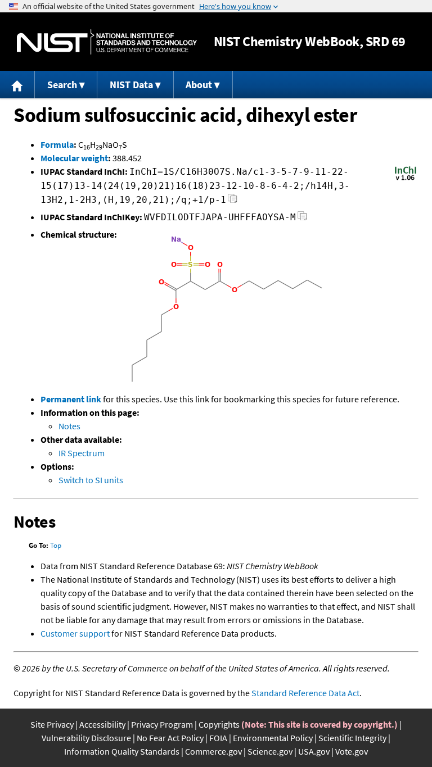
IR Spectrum (81, 453)
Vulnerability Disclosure (86, 737)
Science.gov (270, 751)
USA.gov (314, 751)
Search (62, 84)
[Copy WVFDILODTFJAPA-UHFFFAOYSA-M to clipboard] (302, 219)
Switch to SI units (90, 479)
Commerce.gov (213, 751)
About (199, 84)
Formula (57, 144)
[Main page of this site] (17, 84)
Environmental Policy (273, 737)
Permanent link (70, 399)
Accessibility (102, 724)
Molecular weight (74, 158)
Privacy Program (162, 724)
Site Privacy (52, 724)
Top (55, 545)
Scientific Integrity (352, 737)
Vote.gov (351, 751)
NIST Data (131, 84)
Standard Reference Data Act (305, 692)
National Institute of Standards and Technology (107, 42)
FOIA (218, 737)
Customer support (75, 633)
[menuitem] (17, 84)
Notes (69, 426)
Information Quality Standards (121, 751)
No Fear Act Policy (170, 737)
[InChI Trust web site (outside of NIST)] (405, 179)
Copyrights (219, 724)
